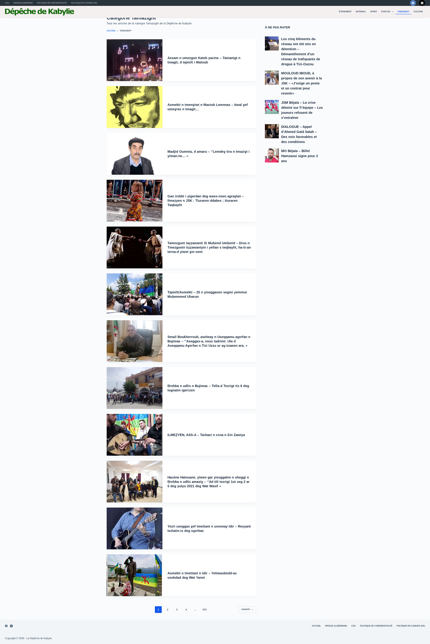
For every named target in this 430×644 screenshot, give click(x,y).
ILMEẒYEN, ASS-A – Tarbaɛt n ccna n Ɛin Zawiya (206, 435)
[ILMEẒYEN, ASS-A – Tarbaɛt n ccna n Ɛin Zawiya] (134, 435)
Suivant (245, 609)
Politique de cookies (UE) (84, 3)
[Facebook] (413, 3)
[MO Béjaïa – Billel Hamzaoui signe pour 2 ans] (272, 155)
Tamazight (403, 11)
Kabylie (385, 11)
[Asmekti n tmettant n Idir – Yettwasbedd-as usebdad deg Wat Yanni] (134, 575)
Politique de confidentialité (52, 3)
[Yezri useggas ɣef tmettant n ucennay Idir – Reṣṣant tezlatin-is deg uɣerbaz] (134, 528)
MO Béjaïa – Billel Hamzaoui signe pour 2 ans (299, 156)
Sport (373, 11)
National (361, 11)
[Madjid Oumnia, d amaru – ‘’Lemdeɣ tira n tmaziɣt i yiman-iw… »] (134, 154)
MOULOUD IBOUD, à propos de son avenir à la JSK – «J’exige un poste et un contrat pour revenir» (301, 83)
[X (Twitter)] (422, 3)
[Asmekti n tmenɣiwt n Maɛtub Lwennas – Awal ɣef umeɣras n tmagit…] (134, 107)
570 (205, 609)
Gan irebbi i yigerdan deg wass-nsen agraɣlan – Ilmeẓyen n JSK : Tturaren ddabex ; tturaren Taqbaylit (205, 200)
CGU (7, 3)
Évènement (345, 11)
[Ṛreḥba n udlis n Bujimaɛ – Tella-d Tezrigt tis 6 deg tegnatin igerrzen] (134, 388)
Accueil (316, 626)
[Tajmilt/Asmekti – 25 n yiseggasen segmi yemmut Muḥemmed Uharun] (134, 294)
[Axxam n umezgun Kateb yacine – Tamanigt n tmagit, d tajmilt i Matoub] (134, 60)
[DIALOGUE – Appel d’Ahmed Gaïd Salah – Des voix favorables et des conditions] (272, 131)
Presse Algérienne (23, 3)
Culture (418, 11)
